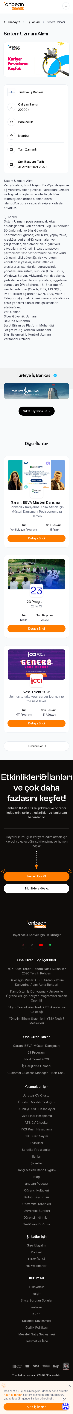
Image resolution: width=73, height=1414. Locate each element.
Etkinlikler (36, 1143)
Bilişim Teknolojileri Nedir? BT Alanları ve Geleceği (36, 1009)
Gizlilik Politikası (36, 1327)
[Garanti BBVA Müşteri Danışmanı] (36, 474)
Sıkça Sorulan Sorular (37, 1300)
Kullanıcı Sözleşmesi (36, 1321)
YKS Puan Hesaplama (36, 1129)
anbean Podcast (36, 1183)
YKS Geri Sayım (36, 1136)
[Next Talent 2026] (36, 664)
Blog (36, 1177)
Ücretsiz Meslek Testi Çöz (36, 1102)
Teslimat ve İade (36, 1341)
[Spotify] (50, 945)
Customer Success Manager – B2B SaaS (36, 1073)
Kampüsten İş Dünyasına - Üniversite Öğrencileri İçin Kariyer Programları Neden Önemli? (36, 996)
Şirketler (36, 1163)
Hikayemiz (36, 1287)
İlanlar (36, 1156)
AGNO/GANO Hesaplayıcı (36, 1109)
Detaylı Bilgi (36, 538)
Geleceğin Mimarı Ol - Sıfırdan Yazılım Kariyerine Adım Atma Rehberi (37, 982)
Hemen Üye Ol (36, 876)
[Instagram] (23, 945)
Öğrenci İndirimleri (36, 1217)
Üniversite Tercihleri (36, 1204)
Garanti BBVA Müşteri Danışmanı (36, 1046)
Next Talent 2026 (36, 1059)
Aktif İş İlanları (13, 1394)
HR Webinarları (36, 1266)
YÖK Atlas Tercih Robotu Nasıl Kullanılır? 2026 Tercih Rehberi (36, 971)
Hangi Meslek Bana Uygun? (36, 1170)
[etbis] (66, 1366)
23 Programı (36, 1052)
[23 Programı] (36, 574)
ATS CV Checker (37, 1122)
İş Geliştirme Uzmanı (36, 1066)
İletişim (36, 1293)
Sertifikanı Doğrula (36, 1224)
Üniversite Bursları (36, 1211)
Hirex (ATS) (36, 1259)
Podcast (36, 1252)
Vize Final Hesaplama (36, 1116)
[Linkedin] (32, 945)
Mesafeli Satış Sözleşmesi (36, 1334)
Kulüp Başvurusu (36, 1197)
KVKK (36, 1314)
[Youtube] (41, 945)
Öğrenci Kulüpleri (36, 1190)
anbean (36, 1307)
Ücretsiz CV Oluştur (36, 1095)
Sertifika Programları (36, 1150)
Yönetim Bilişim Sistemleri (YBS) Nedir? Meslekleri (36, 1021)
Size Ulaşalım (36, 1245)
